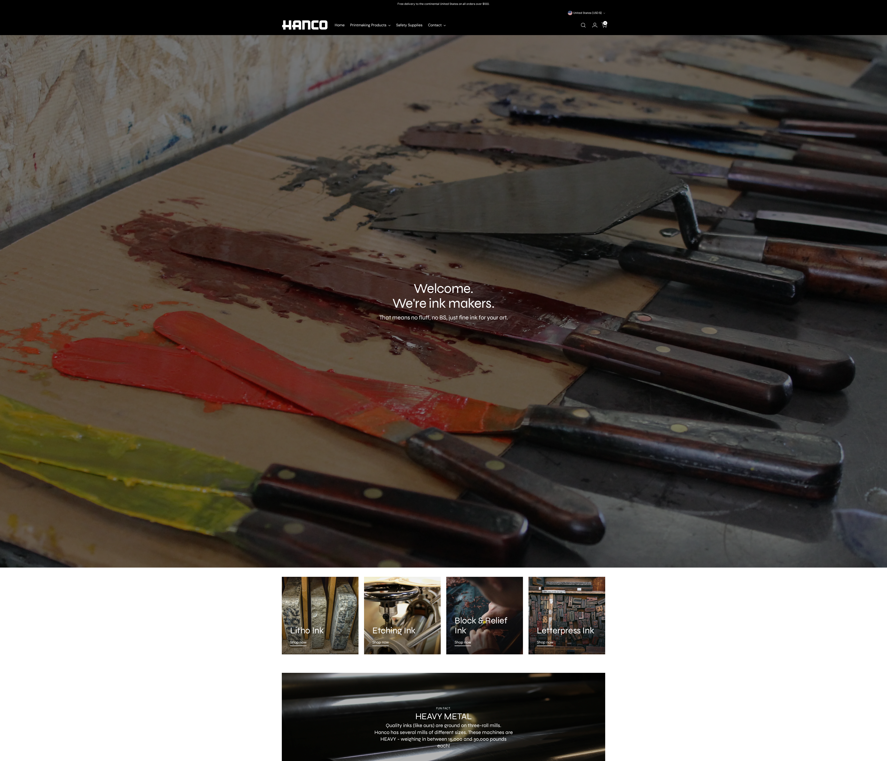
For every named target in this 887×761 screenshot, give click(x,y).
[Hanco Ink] (305, 25)
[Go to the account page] (593, 25)
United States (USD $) (587, 13)
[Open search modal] (583, 25)
